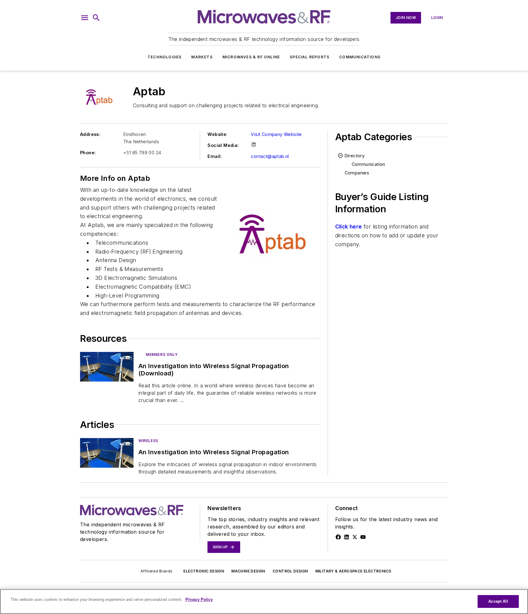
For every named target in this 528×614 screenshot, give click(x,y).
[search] (96, 17)
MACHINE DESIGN (248, 571)
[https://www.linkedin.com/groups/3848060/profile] (346, 537)
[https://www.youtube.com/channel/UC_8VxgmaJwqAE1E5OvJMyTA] (363, 537)
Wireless (148, 440)
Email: (214, 156)
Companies (357, 172)
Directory (355, 155)
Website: (217, 134)
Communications (359, 57)
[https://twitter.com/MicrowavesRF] (355, 537)
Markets (201, 57)
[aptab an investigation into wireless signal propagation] (107, 453)
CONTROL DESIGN (290, 571)
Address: (90, 134)
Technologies (165, 57)
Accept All (498, 601)
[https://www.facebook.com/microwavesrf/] (338, 537)
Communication (368, 164)
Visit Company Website (276, 134)
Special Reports (309, 57)
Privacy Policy (199, 599)
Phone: (88, 152)
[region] (264, 601)
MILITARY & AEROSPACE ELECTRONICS (353, 571)
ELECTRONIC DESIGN (203, 571)
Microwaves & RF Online (251, 57)
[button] (84, 17)
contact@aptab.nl (270, 156)
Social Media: (223, 145)
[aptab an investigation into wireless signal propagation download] (107, 367)
